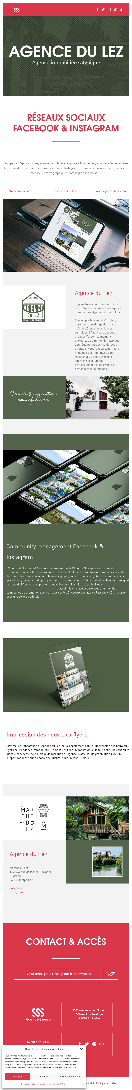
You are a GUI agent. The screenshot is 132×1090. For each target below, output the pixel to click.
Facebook (16, 888)
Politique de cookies (29, 1084)
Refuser (44, 1076)
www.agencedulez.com (111, 191)
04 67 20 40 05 (40, 1042)
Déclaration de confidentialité (52, 1084)
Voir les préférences (70, 1076)
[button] (81, 1049)
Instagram (16, 892)
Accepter (17, 1076)
